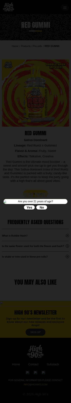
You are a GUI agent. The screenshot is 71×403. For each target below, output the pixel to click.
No (42, 207)
